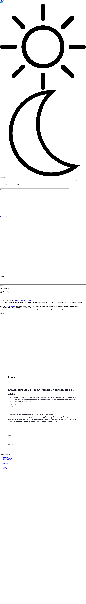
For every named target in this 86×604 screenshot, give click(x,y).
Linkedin (5, 468)
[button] (4, 187)
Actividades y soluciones (18, 180)
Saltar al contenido (4, 0)
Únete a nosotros (70, 180)
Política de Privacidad (25, 300)
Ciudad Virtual (30, 180)
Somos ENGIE (8, 180)
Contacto (61, 180)
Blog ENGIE (44, 180)
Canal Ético (5, 460)
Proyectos (37, 180)
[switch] (0, 3)
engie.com (5, 467)
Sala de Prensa (53, 180)
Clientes (17, 184)
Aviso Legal (16, 300)
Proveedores (7, 184)
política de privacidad (10, 306)
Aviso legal (5, 457)
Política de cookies (7, 459)
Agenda (10, 381)
